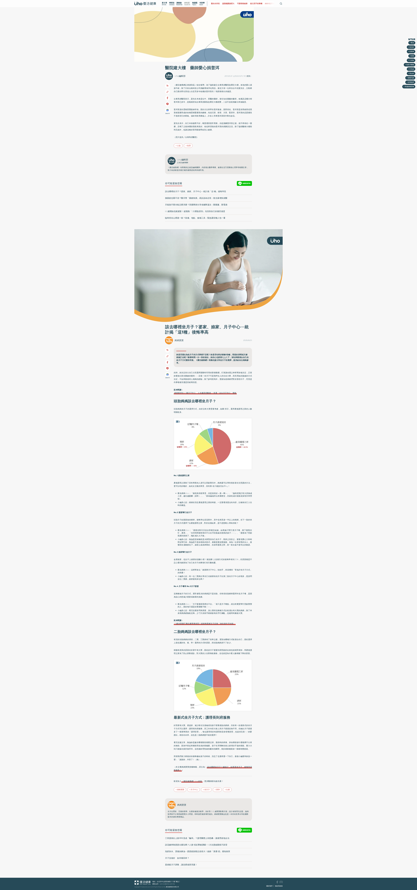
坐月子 (207, 789)
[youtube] (281, 882)
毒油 (412, 42)
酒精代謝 (411, 78)
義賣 (189, 145)
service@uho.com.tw (167, 884)
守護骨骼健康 (216, 3)
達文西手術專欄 (230, 3)
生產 (228, 789)
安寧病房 (411, 82)
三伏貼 (411, 60)
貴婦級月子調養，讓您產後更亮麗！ (181, 864)
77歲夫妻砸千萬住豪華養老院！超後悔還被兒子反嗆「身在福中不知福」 (204, 623)
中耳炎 (411, 69)
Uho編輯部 (180, 76)
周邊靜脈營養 (409, 86)
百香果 (411, 51)
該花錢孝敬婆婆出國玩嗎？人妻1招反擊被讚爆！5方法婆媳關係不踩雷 (196, 844)
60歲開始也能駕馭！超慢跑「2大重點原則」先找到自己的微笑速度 (195, 211)
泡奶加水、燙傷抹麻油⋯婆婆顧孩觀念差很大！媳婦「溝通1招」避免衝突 (197, 851)
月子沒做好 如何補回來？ (177, 858)
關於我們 (269, 886)
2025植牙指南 (244, 3)
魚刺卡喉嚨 (410, 64)
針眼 (412, 56)
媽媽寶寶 (179, 340)
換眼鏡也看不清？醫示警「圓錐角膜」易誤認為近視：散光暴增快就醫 (196, 198)
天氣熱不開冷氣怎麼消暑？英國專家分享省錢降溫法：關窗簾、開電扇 (196, 204)
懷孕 (218, 789)
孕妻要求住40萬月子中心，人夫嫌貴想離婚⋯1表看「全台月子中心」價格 (205, 393)
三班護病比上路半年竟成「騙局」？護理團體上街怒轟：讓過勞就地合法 (197, 838)
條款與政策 (279, 886)
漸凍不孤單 (256, 3)
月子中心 (194, 789)
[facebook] (277, 883)
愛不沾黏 (267, 3)
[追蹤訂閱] (167, 110)
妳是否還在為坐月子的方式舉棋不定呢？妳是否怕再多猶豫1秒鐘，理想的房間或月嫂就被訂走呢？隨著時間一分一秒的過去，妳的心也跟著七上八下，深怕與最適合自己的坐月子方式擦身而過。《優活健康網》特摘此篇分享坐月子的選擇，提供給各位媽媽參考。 (212, 358)
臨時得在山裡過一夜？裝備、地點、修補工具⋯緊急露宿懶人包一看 (195, 217)
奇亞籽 (411, 47)
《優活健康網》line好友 (192, 781)
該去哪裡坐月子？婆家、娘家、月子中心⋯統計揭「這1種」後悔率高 (195, 191)
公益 (179, 145)
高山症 (411, 73)
